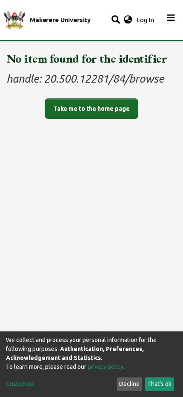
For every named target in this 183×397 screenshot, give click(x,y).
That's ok (159, 383)
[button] (128, 20)
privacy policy (105, 366)
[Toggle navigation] (171, 20)
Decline (129, 383)
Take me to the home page (91, 108)
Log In (146, 19)
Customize (20, 383)
